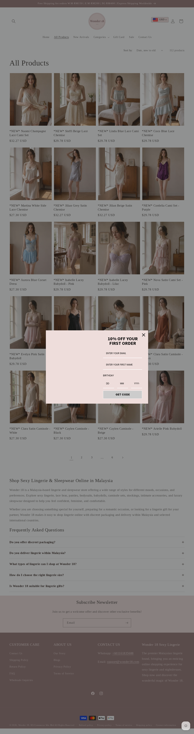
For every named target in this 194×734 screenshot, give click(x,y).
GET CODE (123, 394)
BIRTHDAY (108, 375)
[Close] (143, 334)
